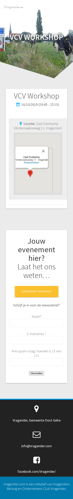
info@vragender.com (36, 446)
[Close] (43, 151)
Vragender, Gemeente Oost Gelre (37, 420)
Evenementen (31, 162)
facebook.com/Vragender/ (37, 471)
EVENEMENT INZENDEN (36, 291)
